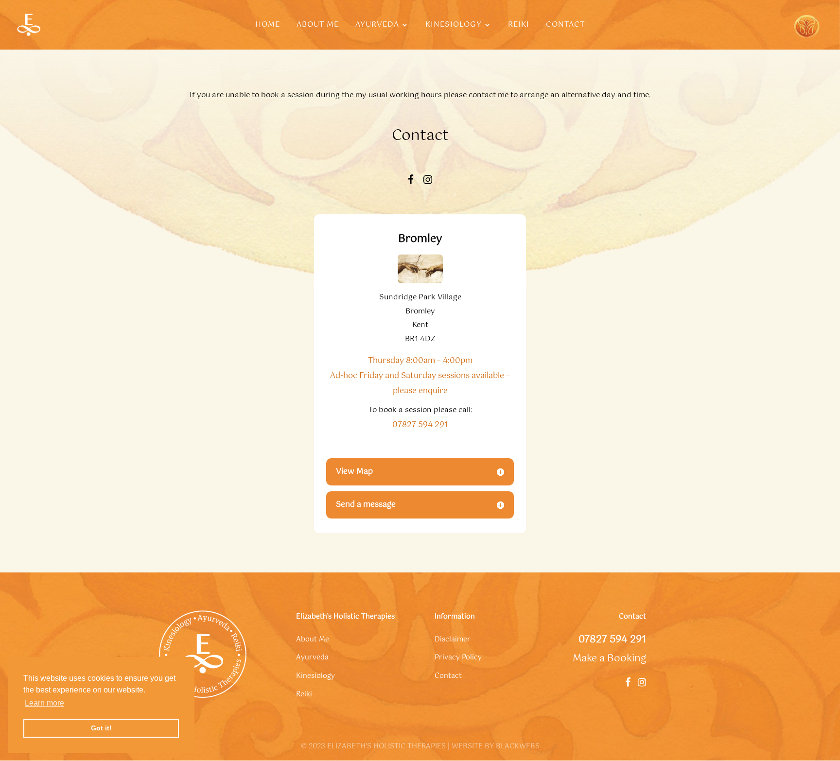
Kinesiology (453, 26)
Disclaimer (453, 639)
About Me (318, 26)
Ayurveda (377, 26)
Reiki (518, 26)
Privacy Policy (458, 657)
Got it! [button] (101, 728)
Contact (565, 26)
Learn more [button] (44, 703)
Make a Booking (609, 659)
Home (267, 26)
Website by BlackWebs (496, 746)
